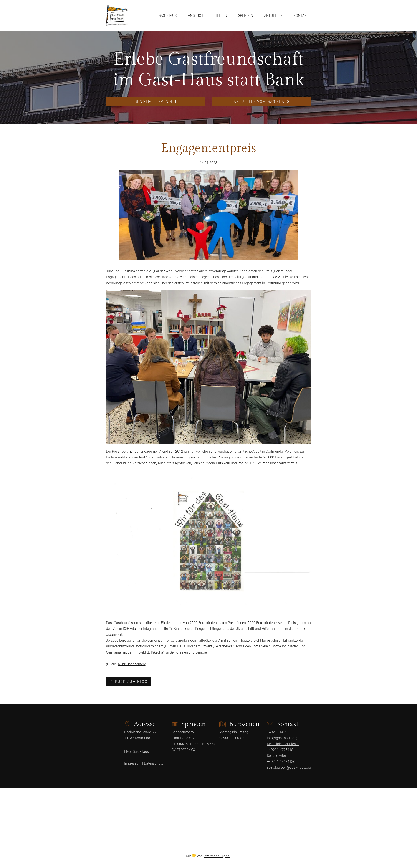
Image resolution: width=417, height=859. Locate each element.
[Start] (117, 15)
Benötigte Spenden (155, 101)
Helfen (221, 15)
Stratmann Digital (217, 856)
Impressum (134, 763)
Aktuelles (273, 15)
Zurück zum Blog (128, 682)
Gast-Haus (167, 15)
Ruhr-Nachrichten (131, 664)
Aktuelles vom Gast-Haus (262, 101)
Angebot (196, 15)
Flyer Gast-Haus (136, 752)
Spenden (245, 15)
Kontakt (301, 15)
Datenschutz (153, 763)
